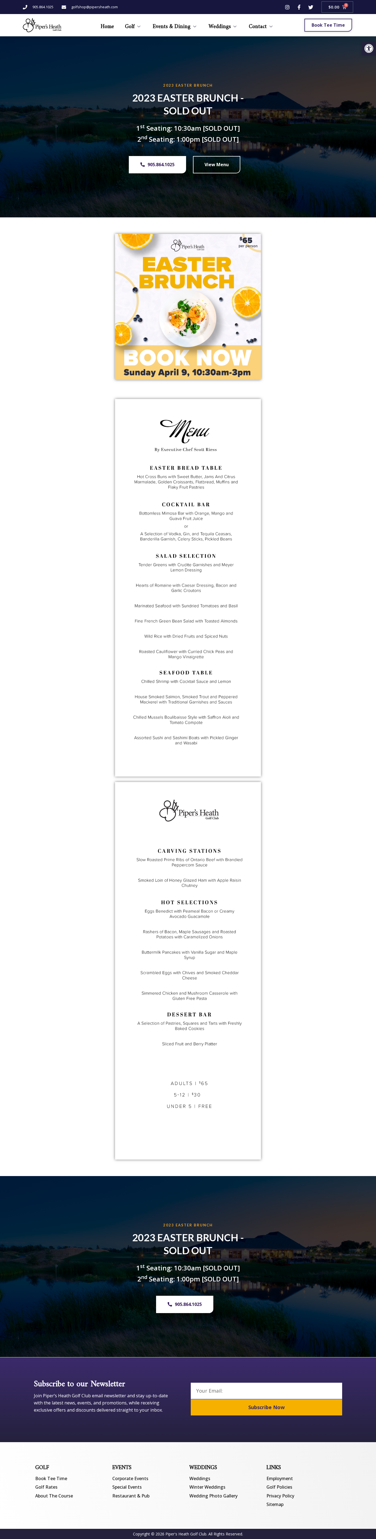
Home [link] (107, 25)
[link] (369, 48)
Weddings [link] (220, 25)
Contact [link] (258, 25)
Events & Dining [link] (171, 25)
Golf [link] (130, 25)
